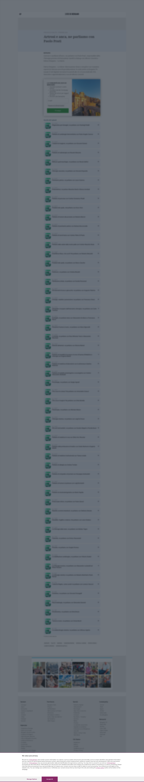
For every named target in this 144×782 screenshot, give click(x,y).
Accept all (49, 779)
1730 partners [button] (33, 759)
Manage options (32, 779)
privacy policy (100, 768)
